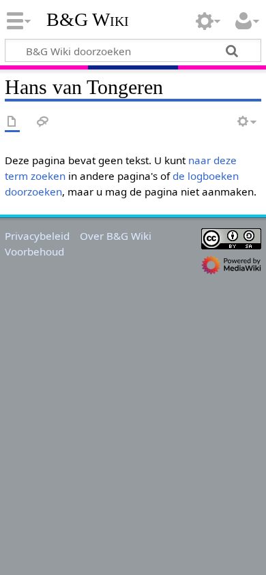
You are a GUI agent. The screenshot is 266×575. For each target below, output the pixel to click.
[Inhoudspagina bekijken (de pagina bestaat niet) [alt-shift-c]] (12, 122)
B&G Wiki (87, 19)
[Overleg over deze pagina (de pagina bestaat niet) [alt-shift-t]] (42, 122)
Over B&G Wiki (115, 236)
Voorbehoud (34, 251)
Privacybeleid (37, 236)
